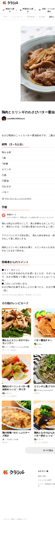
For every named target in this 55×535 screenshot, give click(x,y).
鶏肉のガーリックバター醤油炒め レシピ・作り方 (16, 388)
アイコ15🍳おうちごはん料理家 (17, 347)
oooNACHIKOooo (16, 118)
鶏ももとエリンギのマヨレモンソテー (16, 342)
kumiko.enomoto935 (45, 390)
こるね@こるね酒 (11, 439)
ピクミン (8, 393)
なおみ (39, 344)
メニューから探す (45, 480)
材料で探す (42, 476)
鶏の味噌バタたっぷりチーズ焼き (16, 434)
